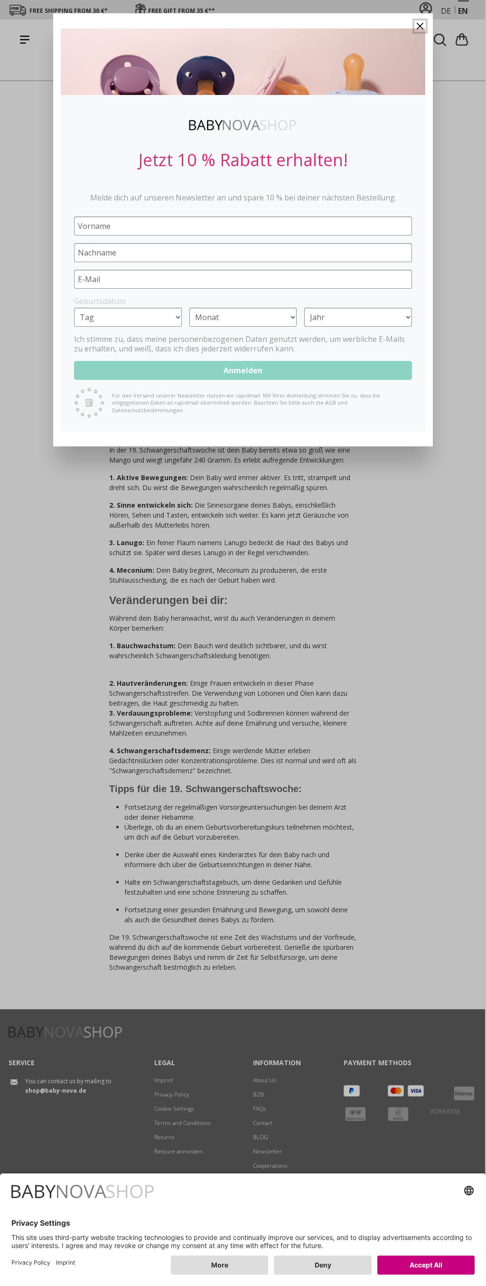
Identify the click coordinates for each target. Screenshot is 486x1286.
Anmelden (243, 370)
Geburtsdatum (100, 301)
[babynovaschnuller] (243, 61)
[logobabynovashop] (242, 125)
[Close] (420, 26)
